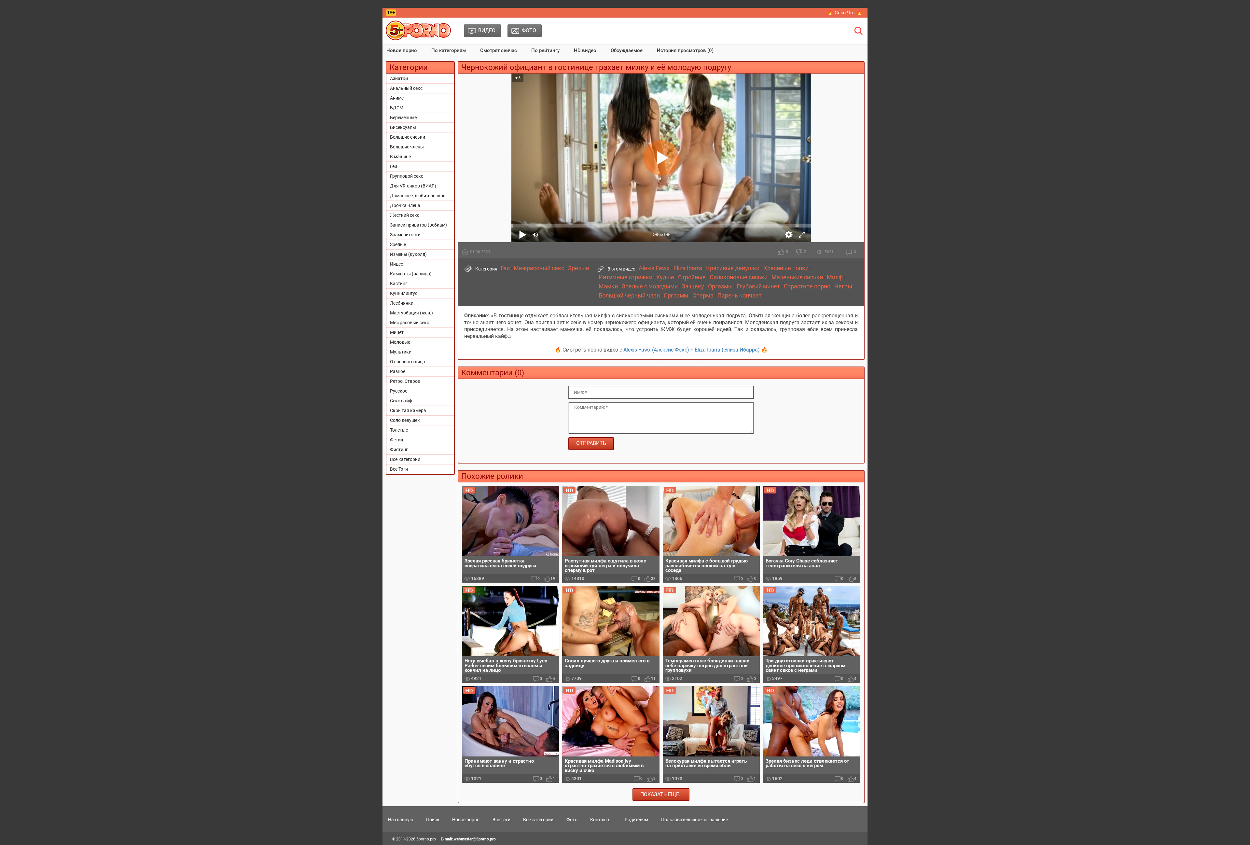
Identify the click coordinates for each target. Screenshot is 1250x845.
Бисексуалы (403, 127)
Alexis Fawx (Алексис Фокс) (656, 350)
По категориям (448, 50)
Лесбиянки (401, 303)
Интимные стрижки (625, 277)
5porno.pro (426, 839)
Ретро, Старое (405, 381)
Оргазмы (720, 286)
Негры (843, 286)
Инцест (397, 264)
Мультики (400, 351)
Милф (835, 277)
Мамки (608, 286)
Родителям (636, 819)
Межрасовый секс (409, 322)
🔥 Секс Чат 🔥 (845, 13)
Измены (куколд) (408, 254)
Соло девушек (405, 420)
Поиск (432, 819)
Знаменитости (405, 234)
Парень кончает (739, 295)
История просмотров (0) (685, 50)
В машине (400, 156)
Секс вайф (401, 400)
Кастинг (398, 283)
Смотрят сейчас (498, 50)
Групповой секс (406, 176)
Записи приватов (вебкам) (418, 225)
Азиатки (399, 78)
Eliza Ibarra (688, 268)
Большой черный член (629, 295)
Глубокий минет (758, 286)
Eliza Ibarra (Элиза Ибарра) (727, 350)
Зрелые (398, 244)
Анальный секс (406, 88)
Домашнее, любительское (417, 195)
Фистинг (399, 449)
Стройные (692, 277)
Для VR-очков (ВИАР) (413, 185)
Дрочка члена (405, 205)
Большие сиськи (407, 137)
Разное (397, 371)
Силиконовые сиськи (739, 277)
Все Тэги (399, 469)
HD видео (585, 50)
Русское (398, 391)
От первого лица (407, 361)
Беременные (403, 117)
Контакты (601, 819)
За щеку (693, 286)
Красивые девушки (732, 268)
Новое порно (401, 50)
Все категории (405, 459)
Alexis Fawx (654, 268)
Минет (397, 332)
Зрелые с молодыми (650, 286)
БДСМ (396, 107)
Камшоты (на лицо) (411, 273)
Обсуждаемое (627, 50)
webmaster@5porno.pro (475, 839)
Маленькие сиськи (797, 277)
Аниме (397, 98)
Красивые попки (786, 268)
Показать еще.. (661, 794)
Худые (665, 277)
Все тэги (501, 819)
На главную (400, 819)
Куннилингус (403, 293)
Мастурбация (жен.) (411, 312)
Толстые (399, 430)
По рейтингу (545, 50)
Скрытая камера (408, 410)
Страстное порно (807, 286)
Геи (393, 166)
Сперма (703, 295)
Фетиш (397, 439)
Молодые (400, 342)
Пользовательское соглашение (694, 819)
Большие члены (407, 146)
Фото (571, 819)
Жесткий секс (404, 215)
